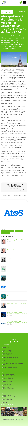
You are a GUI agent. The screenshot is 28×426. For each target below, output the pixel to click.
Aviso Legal (5, 364)
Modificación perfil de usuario (10, 367)
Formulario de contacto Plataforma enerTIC (13, 363)
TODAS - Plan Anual (7, 372)
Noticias (5, 402)
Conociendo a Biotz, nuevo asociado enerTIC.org (15, 258)
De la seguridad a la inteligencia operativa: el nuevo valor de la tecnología (17, 276)
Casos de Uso (6, 393)
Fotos (4, 358)
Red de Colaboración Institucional (10, 357)
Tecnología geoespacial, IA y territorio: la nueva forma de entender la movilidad (17, 267)
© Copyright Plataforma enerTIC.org (9, 419)
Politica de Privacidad (8, 366)
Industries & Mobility (8, 398)
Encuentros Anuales (7, 381)
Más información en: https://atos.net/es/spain (14, 195)
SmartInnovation (7, 385)
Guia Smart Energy (7, 387)
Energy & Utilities (7, 395)
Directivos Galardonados (8, 356)
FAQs (4, 360)
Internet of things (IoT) (8, 230)
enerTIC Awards (6, 377)
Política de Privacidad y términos (18, 420)
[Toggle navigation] (24, 2)
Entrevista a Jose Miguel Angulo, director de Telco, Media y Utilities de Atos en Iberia (16, 304)
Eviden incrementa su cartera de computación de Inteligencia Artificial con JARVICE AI (17, 313)
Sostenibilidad (6, 233)
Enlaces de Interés (7, 361)
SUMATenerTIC (6, 348)
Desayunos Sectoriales (8, 378)
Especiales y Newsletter (8, 388)
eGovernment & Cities (8, 399)
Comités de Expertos (7, 353)
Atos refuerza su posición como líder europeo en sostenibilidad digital (15, 286)
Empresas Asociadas (7, 350)
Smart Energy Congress (8, 374)
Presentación (6, 347)
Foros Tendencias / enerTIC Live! (10, 375)
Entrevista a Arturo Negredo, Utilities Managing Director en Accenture (16, 240)
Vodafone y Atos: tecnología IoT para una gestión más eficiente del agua (16, 295)
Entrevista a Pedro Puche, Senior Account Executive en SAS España (17, 249)
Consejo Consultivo (7, 351)
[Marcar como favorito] (20, 190)
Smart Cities (19, 230)
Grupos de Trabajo (7, 354)
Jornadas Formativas (7, 382)
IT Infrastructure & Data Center (10, 396)
